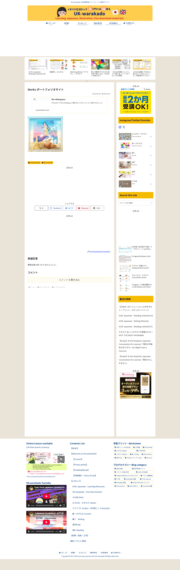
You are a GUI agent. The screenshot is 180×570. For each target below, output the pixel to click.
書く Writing (78, 519)
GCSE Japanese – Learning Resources (88, 486)
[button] (97, 208)
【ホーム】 (64, 553)
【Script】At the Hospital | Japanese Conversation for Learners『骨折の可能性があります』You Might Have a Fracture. (135, 345)
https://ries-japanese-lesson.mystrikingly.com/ (41, 476)
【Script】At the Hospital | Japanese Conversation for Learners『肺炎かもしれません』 (135, 359)
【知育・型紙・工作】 (79, 535)
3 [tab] (93, 81)
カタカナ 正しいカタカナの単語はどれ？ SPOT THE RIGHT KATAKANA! (136, 334)
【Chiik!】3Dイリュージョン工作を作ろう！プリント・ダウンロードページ (135, 308)
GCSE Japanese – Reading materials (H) (136, 315)
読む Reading (78, 530)
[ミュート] (60, 505)
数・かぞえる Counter (81, 513)
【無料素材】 (93, 553)
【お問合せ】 (116, 553)
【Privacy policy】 (80, 464)
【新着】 (73, 553)
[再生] (29, 505)
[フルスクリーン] (64, 505)
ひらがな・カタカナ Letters (84, 502)
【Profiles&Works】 (81, 470)
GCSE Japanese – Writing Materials (134, 321)
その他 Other (78, 497)
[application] (46, 496)
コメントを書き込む (69, 279)
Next (154, 68)
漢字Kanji (76, 524)
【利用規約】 (104, 553)
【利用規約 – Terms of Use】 (84, 475)
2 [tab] (90, 81)
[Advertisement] (90, 41)
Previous (26, 68)
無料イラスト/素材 (78, 541)
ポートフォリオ (48, 162)
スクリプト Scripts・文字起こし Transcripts (91, 508)
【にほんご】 (76, 481)
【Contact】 (77, 459)
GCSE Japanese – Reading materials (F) (135, 326)
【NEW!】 (74, 448)
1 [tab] (87, 81)
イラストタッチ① (35, 162)
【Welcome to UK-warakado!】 (83, 453)
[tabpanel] (38, 68)
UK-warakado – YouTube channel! (87, 491)
